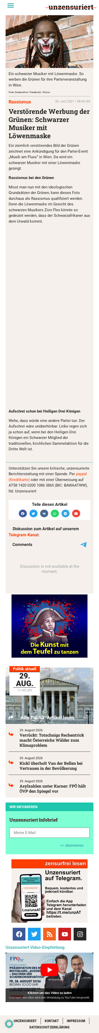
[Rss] (49, 934)
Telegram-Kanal (23, 534)
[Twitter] (34, 934)
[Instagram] (80, 934)
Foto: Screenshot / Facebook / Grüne (29, 92)
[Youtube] (64, 934)
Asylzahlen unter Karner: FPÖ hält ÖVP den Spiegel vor (53, 788)
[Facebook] (19, 934)
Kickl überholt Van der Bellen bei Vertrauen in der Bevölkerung (51, 765)
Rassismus (20, 101)
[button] (10, 5)
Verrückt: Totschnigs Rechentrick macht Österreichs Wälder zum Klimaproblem (52, 740)
